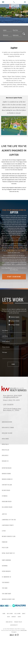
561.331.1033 (20, 268)
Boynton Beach (6, 468)
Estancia (4, 496)
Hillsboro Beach (7, 507)
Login (19, 616)
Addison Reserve (7, 422)
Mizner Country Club (8, 536)
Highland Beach (6, 501)
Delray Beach (6, 490)
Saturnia (4, 566)
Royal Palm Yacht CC (8, 553)
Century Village (7, 485)
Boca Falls (5, 444)
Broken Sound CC (7, 479)
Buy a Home (10, 613)
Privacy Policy (18, 622)
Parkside (4, 542)
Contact (14, 616)
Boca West (5, 455)
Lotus (4, 531)
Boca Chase (5, 439)
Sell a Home (17, 613)
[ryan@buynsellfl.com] (3, 2)
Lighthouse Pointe (8, 525)
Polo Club (5, 547)
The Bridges (5, 582)
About (23, 613)
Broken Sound (6, 473)
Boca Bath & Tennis (8, 427)
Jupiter (4, 514)
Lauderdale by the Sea (9, 519)
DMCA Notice (9, 622)
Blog (8, 616)
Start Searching (14, 277)
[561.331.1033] (14, 2)
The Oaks (4, 588)
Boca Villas (5, 450)
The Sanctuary (6, 593)
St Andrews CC (6, 577)
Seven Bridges (6, 571)
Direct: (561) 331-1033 (11, 400)
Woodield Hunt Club (8, 599)
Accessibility (14, 625)
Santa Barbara (6, 560)
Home (4, 613)
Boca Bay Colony (7, 433)
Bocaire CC (5, 461)
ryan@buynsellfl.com (10, 397)
